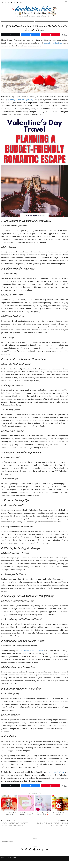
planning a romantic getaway (20, 100)
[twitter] (22, 849)
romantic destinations (53, 43)
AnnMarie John (11, 857)
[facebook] (30, 849)
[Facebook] (18, 2)
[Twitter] (2, 2)
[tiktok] (43, 849)
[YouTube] (11, 2)
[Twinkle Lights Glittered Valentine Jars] (60, 803)
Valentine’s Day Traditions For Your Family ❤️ (43, 813)
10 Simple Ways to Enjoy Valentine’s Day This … (26, 813)
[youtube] (38, 849)
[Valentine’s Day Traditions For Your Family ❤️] (43, 803)
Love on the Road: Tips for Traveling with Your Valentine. (52, 823)
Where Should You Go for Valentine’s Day (9, 813)
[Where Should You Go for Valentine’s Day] (9, 803)
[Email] (47, 849)
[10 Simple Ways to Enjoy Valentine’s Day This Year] (26, 803)
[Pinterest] (8, 2)
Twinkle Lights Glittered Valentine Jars (59, 813)
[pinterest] (34, 849)
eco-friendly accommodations (31, 650)
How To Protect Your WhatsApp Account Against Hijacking (14, 823)
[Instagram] (5, 2)
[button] (66, 2)
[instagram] (26, 849)
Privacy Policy (63, 859)
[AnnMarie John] (34, 9)
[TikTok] (14, 2)
